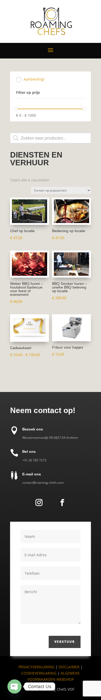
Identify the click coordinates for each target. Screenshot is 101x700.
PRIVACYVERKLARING (36, 666)
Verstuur (64, 641)
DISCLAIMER (70, 666)
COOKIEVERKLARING (38, 673)
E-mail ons (31, 474)
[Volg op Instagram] (39, 503)
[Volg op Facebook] (62, 503)
